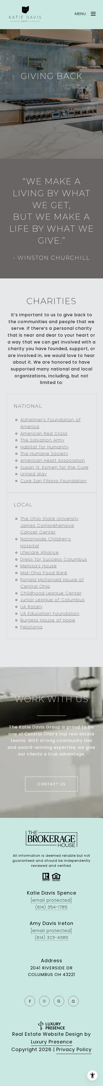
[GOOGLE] (59, 1001)
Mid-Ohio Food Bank (43, 573)
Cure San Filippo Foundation (53, 481)
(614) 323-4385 (51, 937)
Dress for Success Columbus (53, 559)
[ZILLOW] (73, 1001)
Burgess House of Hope (47, 620)
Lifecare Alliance (39, 552)
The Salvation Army (42, 440)
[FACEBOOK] (30, 1001)
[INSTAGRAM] (44, 1001)
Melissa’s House (38, 566)
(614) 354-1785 (51, 907)
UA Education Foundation (49, 614)
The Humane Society (44, 454)
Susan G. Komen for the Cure (54, 467)
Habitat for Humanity (44, 447)
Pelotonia (31, 627)
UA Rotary (31, 607)
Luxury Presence (51, 1041)
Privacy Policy (74, 1049)
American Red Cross (44, 433)
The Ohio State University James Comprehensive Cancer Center (49, 525)
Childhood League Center (51, 593)
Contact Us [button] (51, 784)
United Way (33, 474)
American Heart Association (52, 460)
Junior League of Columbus (52, 600)
